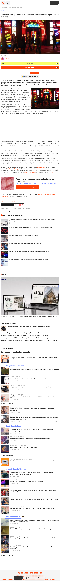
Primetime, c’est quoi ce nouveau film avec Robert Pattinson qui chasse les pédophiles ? (32, 409)
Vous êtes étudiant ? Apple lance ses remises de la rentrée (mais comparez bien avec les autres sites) (34, 370)
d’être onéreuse (41, 167)
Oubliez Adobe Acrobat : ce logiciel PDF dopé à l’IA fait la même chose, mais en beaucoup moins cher (32, 220)
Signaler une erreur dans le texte (10, 201)
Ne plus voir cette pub (7, 212)
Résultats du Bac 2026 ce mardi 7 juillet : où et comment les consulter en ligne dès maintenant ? (34, 491)
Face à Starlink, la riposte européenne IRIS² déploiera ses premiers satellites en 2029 (33, 396)
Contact (52, 580)
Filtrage (9, 208)
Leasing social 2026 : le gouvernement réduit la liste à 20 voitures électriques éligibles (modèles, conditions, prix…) (32, 473)
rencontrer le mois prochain (23, 108)
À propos (3, 580)
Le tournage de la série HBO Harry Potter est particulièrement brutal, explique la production (27, 338)
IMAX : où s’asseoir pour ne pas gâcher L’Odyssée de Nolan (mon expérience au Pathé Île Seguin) (29, 340)
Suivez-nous (34, 73)
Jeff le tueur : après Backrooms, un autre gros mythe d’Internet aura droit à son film (34, 378)
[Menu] (8, 3)
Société (5, 11)
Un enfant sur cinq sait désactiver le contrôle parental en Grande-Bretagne (30, 227)
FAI (3, 208)
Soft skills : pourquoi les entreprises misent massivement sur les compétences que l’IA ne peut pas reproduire (34, 418)
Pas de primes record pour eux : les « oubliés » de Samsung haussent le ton (32, 508)
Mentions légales (13, 580)
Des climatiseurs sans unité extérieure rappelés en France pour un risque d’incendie (34, 461)
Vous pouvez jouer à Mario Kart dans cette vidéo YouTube (26, 481)
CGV (58, 580)
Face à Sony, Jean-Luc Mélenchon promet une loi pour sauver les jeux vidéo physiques (32, 547)
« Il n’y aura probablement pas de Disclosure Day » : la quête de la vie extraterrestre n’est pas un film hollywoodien (34, 520)
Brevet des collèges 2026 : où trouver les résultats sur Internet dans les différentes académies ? (34, 500)
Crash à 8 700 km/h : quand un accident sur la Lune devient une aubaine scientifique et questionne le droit (31, 430)
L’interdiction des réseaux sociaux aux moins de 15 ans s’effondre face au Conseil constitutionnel (33, 358)
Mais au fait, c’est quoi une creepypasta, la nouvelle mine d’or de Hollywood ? (32, 529)
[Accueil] (3, 3)
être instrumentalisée (30, 172)
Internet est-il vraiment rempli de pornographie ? (23, 235)
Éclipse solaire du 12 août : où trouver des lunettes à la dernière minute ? (29, 326)
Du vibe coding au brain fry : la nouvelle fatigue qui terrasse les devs (21, 333)
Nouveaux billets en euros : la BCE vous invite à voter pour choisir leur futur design (25, 335)
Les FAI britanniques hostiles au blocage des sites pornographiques (28, 259)
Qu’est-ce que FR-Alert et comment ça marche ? (24, 447)
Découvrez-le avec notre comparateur (27, 187)
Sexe (28, 208)
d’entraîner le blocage (13, 169)
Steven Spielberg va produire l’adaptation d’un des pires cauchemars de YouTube (33, 538)
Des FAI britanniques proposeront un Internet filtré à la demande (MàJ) (29, 251)
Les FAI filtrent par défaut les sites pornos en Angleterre (25, 243)
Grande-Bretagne (19, 208)
